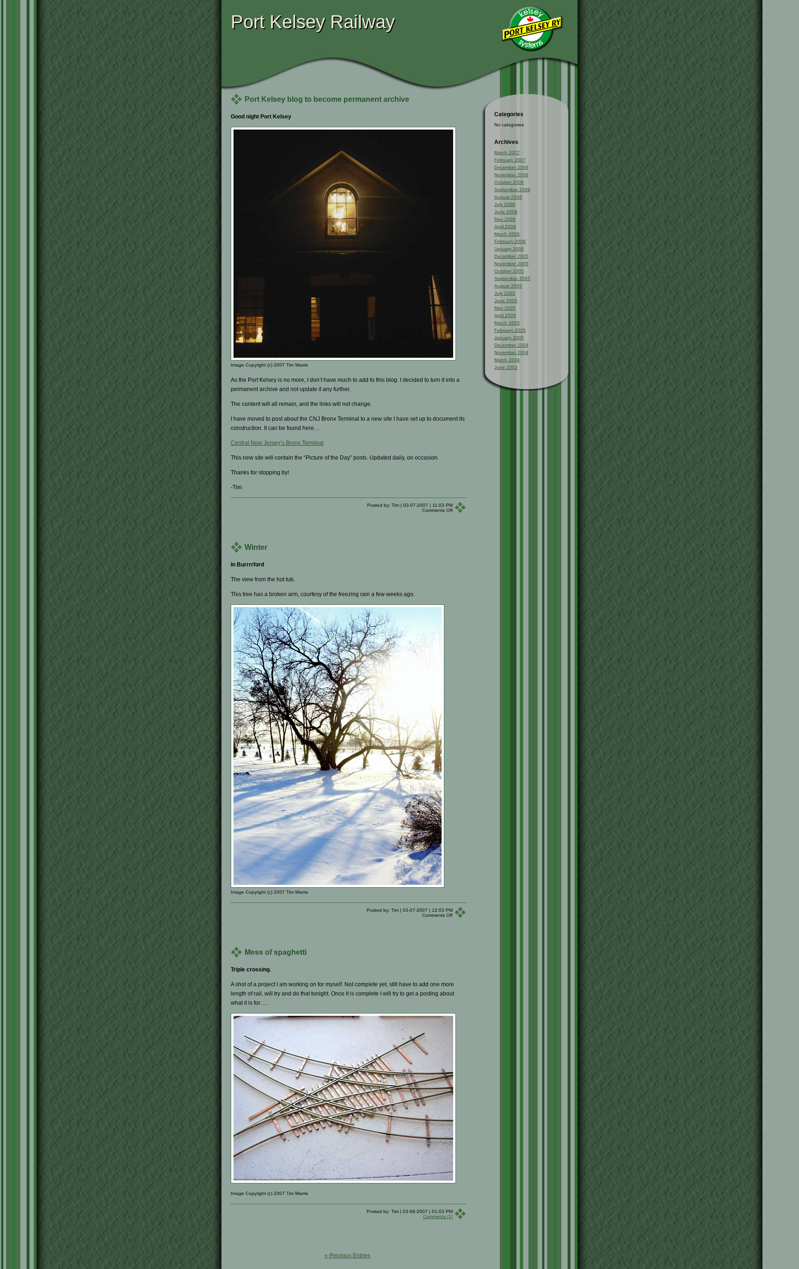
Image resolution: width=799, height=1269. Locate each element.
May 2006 (505, 219)
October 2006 (509, 182)
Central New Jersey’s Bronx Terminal (277, 443)
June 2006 (505, 211)
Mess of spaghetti (276, 952)
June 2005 (505, 300)
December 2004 (511, 345)
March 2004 (507, 359)
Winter (256, 547)
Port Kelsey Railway (313, 22)
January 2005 (509, 337)
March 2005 (507, 322)
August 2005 (508, 285)
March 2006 (507, 233)
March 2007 (507, 152)
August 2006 (508, 196)
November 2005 (511, 263)
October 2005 (509, 271)
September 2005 (512, 278)
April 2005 (505, 315)
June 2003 (505, 367)
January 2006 (509, 248)
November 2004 (511, 352)
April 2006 (505, 226)
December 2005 (511, 256)
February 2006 (510, 241)
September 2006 (512, 189)
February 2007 (510, 159)
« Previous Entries (347, 1255)
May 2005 (505, 308)
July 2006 (504, 204)
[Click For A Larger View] (343, 131)
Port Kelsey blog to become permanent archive (327, 99)
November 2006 (511, 174)
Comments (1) (438, 1216)
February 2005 (510, 330)
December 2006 (511, 167)
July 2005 (504, 293)
